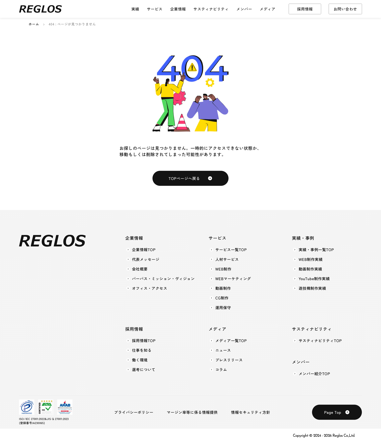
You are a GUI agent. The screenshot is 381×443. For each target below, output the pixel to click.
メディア (267, 9)
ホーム (34, 24)
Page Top (332, 412)
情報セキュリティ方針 (250, 412)
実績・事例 (303, 238)
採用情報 (305, 9)
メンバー (244, 9)
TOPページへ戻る (184, 178)
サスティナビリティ (211, 9)
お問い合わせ (345, 9)
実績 (135, 9)
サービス (155, 9)
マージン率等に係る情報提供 (192, 412)
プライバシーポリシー (133, 412)
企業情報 (178, 9)
